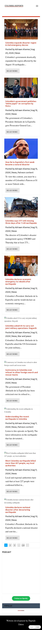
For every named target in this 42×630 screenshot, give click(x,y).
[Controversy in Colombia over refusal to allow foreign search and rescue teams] (21, 364)
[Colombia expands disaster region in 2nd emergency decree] (21, 29)
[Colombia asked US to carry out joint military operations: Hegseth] (21, 319)
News (17, 53)
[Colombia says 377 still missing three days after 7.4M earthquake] (21, 207)
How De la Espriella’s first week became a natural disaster (19, 163)
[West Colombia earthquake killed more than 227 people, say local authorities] (21, 454)
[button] (35, 627)
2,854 (23, 547)
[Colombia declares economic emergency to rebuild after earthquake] (21, 266)
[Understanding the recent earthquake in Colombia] (21, 410)
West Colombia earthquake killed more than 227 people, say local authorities (20, 463)
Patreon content (25, 172)
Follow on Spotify (21, 598)
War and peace (24, 336)
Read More (12, 71)
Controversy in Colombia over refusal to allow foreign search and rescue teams (21, 372)
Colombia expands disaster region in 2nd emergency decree (20, 43)
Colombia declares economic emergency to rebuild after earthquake (18, 281)
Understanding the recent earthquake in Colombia (17, 417)
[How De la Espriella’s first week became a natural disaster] (21, 149)
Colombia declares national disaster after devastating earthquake (17, 509)
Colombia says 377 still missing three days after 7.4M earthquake (21, 221)
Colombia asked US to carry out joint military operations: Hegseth (21, 327)
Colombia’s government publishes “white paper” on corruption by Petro (20, 103)
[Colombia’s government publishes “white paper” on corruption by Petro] (21, 88)
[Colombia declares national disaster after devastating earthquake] (21, 501)
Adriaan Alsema (22, 49)
